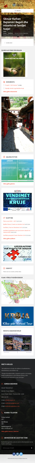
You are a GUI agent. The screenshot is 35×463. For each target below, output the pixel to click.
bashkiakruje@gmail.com (12, 403)
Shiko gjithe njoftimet (9, 238)
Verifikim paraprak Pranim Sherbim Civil (14, 235)
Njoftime (10, 33)
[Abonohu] (31, 448)
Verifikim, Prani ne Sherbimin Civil (12, 227)
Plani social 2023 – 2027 (9, 221)
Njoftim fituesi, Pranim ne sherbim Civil (13, 224)
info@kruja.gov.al (10, 400)
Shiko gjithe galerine (9, 184)
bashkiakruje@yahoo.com (12, 406)
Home (5, 33)
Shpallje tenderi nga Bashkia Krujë (14, 88)
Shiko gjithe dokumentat (10, 91)
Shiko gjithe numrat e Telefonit (9, 431)
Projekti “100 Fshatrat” (11, 85)
